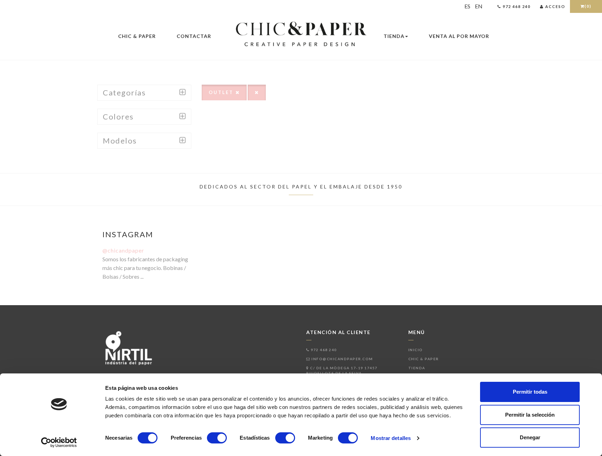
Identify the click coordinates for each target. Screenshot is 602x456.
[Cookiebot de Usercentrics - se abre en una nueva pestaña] (59, 442)
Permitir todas (530, 392)
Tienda (394, 36)
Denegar (530, 437)
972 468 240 (323, 350)
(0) (588, 6)
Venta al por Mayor (459, 36)
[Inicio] (301, 34)
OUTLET (222, 92)
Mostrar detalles (391, 438)
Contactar (194, 36)
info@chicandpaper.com (341, 359)
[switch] (217, 437)
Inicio (415, 350)
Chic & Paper (137, 36)
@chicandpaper (123, 250)
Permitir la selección (530, 415)
